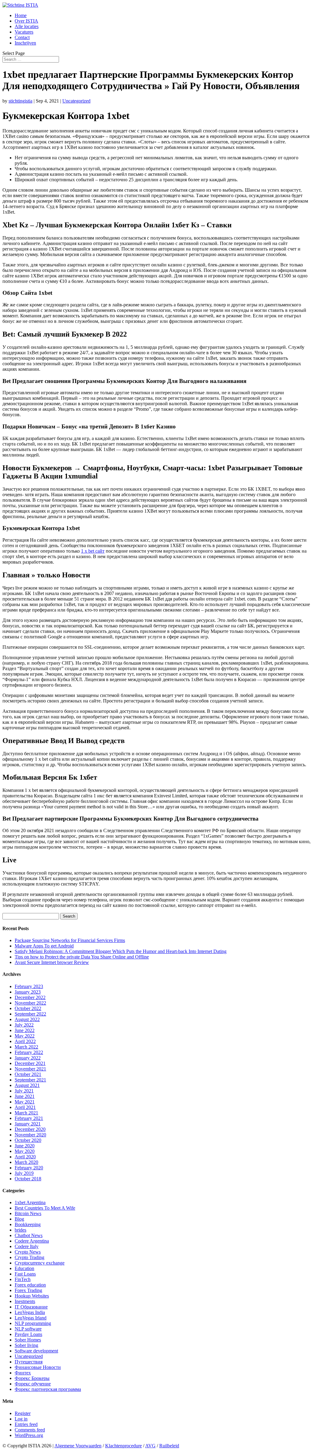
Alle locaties (27, 26)
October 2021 (28, 1074)
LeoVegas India (30, 1312)
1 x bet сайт (93, 551)
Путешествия (28, 1361)
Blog (19, 1219)
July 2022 (24, 1024)
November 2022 (30, 1002)
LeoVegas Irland (30, 1317)
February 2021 (29, 1118)
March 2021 (26, 1112)
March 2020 (26, 1162)
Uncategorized (76, 100)
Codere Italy (27, 1246)
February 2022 (29, 1052)
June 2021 (25, 1096)
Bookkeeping (28, 1224)
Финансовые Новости (38, 1367)
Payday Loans (28, 1334)
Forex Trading (28, 1290)
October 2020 (28, 1140)
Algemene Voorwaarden (77, 1445)
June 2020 (25, 1145)
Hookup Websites (32, 1295)
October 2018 (28, 1178)
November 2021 (30, 1068)
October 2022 (28, 1008)
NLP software (28, 1328)
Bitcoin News (28, 1213)
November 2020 (30, 1134)
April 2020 (25, 1156)
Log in (21, 1418)
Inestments (25, 1301)
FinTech (23, 1279)
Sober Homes (28, 1339)
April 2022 (25, 1041)
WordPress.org (29, 1435)
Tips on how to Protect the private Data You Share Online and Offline (82, 956)
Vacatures (24, 31)
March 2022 (26, 1046)
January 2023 (28, 991)
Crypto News (28, 1251)
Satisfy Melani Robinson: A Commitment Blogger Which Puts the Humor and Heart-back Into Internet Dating (120, 951)
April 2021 (25, 1107)
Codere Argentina (32, 1240)
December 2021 (30, 1063)
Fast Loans (25, 1273)
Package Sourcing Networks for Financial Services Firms (70, 940)
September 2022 (30, 1013)
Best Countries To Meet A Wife (45, 1208)
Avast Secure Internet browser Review (52, 962)
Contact (22, 37)
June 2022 (25, 1030)
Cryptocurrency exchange (39, 1262)
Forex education (30, 1284)
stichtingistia (20, 100)
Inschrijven (25, 42)
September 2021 (30, 1079)
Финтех (23, 1372)
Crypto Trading (29, 1257)
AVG (150, 1445)
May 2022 (25, 1035)
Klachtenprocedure (123, 1445)
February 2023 (29, 986)
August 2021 (27, 1085)
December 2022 (30, 997)
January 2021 (28, 1123)
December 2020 (30, 1129)
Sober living (26, 1345)
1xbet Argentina (30, 1202)
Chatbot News (28, 1235)
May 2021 (25, 1101)
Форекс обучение (33, 1383)
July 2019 (24, 1173)
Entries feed (26, 1424)
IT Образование (31, 1306)
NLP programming (33, 1323)
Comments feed (30, 1429)
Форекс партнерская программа (48, 1389)
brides (20, 1230)
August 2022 (27, 1019)
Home (21, 15)
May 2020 (25, 1151)
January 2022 (28, 1057)
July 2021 (24, 1090)
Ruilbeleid (169, 1445)
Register (23, 1413)
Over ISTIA (26, 20)
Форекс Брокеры (32, 1378)
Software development (36, 1350)
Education (24, 1268)
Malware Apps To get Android (44, 945)
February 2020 (29, 1167)
